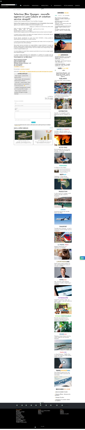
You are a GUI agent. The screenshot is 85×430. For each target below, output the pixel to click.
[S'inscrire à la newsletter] (82, 258)
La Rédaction (37, 26)
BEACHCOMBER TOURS (62, 392)
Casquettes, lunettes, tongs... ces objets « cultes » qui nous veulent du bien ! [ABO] (63, 301)
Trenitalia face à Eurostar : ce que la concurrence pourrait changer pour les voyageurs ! (63, 229)
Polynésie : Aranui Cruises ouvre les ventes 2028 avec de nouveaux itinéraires (62, 337)
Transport (63, 226)
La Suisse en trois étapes (60, 167)
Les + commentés (66, 15)
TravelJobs (18, 419)
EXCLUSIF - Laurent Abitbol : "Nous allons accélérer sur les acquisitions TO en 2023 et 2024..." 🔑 (22, 84)
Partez (63, 129)
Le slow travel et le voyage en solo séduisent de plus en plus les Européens (62, 194)
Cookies (40, 413)
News (56, 15)
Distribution (18, 9)
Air (63, 209)
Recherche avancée (4, 6)
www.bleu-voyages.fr (25, 69)
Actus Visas (63, 147)
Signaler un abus (17, 125)
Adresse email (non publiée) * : (19, 105)
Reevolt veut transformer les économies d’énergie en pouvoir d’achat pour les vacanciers (61, 319)
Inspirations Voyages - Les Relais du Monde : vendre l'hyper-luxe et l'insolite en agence (63, 74)
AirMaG (18, 410)
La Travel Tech (19, 415)
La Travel (63, 244)
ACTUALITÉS (26, 5)
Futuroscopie (63, 298)
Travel (63, 352)
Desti (63, 174)
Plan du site (41, 411)
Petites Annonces (68, 5)
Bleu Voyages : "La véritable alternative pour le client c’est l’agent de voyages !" (36, 71)
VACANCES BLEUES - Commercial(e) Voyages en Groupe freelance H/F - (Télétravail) (63, 57)
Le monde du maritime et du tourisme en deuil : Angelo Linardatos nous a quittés (63, 27)
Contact (62, 410)
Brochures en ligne (20, 411)
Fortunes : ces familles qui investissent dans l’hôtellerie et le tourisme (43, 142)
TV (51, 5)
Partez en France (20, 418)
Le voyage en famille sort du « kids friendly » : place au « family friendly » (62, 30)
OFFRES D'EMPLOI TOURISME (59, 59)
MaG (63, 261)
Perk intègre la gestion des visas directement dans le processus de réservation (62, 373)
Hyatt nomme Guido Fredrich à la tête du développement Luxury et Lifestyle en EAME (62, 265)
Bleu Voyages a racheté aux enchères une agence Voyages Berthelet (20, 92)
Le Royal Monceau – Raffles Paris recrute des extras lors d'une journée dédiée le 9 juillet (62, 355)
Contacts (77, 5)
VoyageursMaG (19, 421)
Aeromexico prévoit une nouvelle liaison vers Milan (62, 22)
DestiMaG (18, 413)
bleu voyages (50, 98)
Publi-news (63, 78)
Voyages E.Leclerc (60, 397)
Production (63, 191)
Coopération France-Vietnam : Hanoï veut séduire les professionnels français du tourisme (62, 96)
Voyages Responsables (21, 422)
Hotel (63, 280)
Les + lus (60, 15)
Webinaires (63, 165)
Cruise (63, 334)
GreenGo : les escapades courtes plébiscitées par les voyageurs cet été (23, 142)
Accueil (14, 9)
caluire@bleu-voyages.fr (19, 66)
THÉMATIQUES (35, 5)
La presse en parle (64, 413)
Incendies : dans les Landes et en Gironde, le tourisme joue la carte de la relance (62, 132)
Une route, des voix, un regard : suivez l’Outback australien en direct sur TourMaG (63, 37)
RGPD (39, 412)
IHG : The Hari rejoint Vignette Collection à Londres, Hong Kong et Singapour (62, 18)
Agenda (62, 412)
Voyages (63, 316)
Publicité (62, 411)
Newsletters (45, 5)
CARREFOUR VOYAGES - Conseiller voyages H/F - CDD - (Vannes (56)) (62, 65)
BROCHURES (63, 389)
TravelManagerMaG (20, 420)
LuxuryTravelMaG (20, 417)
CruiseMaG (18, 412)
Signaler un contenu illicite (44, 410)
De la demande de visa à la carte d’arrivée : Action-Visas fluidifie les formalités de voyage (62, 150)
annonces (63, 55)
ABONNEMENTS (58, 5)
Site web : (16, 108)
